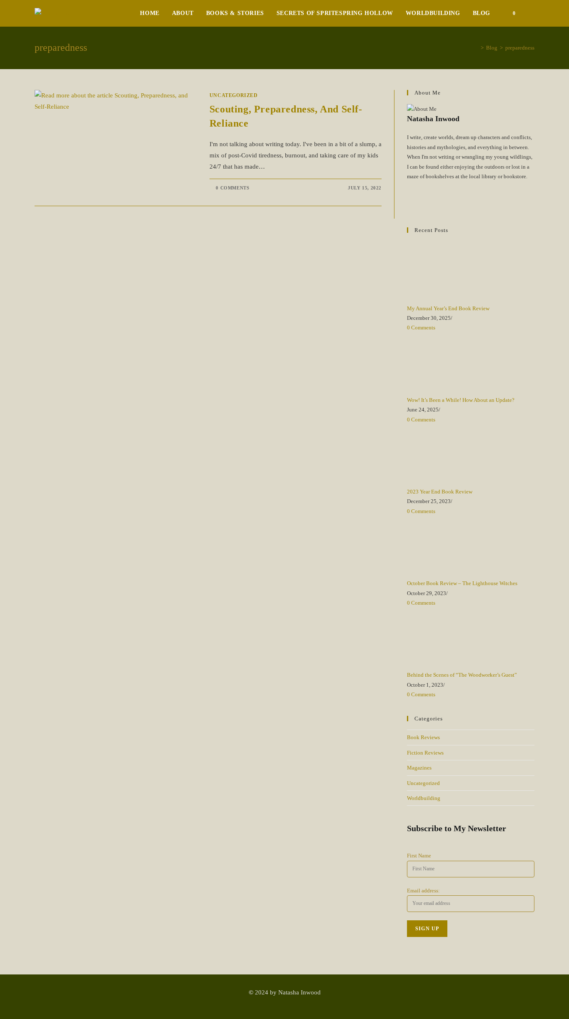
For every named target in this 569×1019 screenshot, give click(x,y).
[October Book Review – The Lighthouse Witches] (438, 546)
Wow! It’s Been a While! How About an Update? (460, 400)
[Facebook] (409, 196)
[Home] (476, 48)
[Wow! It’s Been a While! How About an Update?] (438, 363)
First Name (419, 855)
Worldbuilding (423, 798)
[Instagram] (409, 205)
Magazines (419, 768)
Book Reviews (423, 737)
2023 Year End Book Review (439, 491)
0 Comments (232, 187)
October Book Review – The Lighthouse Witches (462, 583)
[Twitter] (409, 186)
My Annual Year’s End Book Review (448, 308)
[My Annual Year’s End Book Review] (438, 272)
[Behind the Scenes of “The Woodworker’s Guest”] (438, 638)
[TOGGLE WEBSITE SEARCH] (532, 13)
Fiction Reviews (425, 753)
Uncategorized (234, 95)
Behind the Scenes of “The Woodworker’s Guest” (462, 675)
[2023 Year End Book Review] (438, 455)
